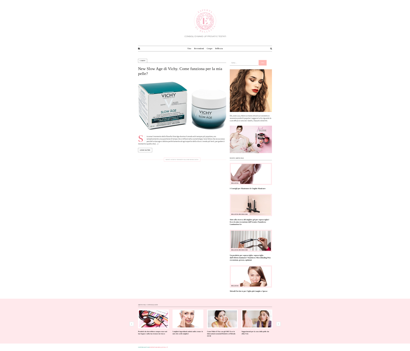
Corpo (209, 48)
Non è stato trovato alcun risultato (182, 159)
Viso (189, 48)
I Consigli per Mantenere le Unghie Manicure (248, 188)
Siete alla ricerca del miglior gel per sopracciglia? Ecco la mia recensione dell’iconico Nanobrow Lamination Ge (249, 222)
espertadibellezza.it (159, 347)
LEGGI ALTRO (145, 150)
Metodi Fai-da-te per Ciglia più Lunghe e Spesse (248, 291)
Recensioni (199, 48)
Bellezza (219, 48)
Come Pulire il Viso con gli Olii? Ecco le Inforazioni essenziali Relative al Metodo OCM (221, 334)
